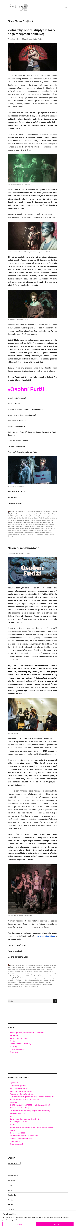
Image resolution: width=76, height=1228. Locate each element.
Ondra (25, 526)
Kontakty (11, 1209)
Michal (12, 512)
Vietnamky (49, 532)
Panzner (22, 528)
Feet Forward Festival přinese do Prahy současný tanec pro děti (32, 1097)
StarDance (11, 1180)
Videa (10, 1185)
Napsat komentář (17, 537)
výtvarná (10, 535)
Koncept (37, 974)
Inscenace (50, 520)
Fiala (9, 518)
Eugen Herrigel (34, 516)
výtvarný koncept (18, 986)
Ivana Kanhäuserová (33, 522)
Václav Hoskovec (29, 532)
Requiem (48, 978)
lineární (13, 526)
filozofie (36, 518)
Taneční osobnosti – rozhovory (20, 1044)
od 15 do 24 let (12, 976)
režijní (9, 530)
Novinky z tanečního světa (34, 512)
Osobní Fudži (49, 526)
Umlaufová (17, 984)
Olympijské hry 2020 (23, 976)
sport (45, 530)
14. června (46, 965)
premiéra (37, 528)
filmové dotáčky (23, 518)
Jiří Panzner (21, 524)
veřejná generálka (40, 532)
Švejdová (10, 532)
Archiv (10, 1190)
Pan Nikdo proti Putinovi (18, 1122)
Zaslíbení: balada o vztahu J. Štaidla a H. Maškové (34, 535)
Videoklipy (13, 1046)
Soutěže (12, 1041)
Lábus (46, 524)
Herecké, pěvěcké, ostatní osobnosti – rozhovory (27, 1032)
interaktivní (23, 522)
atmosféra (32, 967)
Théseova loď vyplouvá (18, 1085)
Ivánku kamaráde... (45, 522)
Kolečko (37, 524)
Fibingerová (14, 518)
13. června (47, 512)
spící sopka (43, 980)
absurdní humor (24, 514)
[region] (38, 1219)
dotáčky (18, 516)
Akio (27, 967)
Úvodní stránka (13, 1175)
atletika (32, 514)
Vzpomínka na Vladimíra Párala (21, 1138)
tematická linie (29, 982)
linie (49, 974)
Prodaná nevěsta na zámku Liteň (21, 1094)
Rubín (22, 530)
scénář (26, 530)
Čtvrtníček (51, 514)
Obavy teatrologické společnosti (21, 1091)
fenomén (51, 516)
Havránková (52, 518)
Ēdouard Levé (25, 516)
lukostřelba (19, 526)
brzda (13, 969)
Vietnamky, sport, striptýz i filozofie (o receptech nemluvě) (31, 32)
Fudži (40, 518)
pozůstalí (26, 978)
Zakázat (19, 1224)
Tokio (46, 982)
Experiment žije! (15, 1141)
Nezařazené (14, 1035)
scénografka (32, 530)
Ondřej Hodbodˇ (40, 526)
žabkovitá (16, 535)
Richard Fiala (15, 530)
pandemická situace (13, 528)
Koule (42, 524)
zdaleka (52, 535)
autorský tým (39, 967)
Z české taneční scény (17, 1049)
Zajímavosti (14, 1052)
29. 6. (14, 967)
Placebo (12, 1124)
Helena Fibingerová (13, 520)
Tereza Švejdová (18, 532)
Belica (46, 514)
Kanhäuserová (30, 524)
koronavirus (43, 974)
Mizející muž (14, 1102)
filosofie (30, 518)
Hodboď (32, 520)
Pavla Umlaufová (18, 978)
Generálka (46, 518)
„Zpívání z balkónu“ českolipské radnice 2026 (25, 1119)
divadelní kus (11, 516)
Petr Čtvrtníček (29, 528)
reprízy (53, 528)
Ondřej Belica (31, 526)
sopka (37, 980)
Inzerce (10, 1205)
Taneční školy (12, 1195)
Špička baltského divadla (18, 1088)
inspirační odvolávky (13, 522)
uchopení (10, 984)
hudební (44, 520)
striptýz (50, 530)
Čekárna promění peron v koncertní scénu (24, 1135)
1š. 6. (51, 965)
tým (50, 982)
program (43, 528)
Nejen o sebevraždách (23, 548)
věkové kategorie (36, 984)
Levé (9, 526)
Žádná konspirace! (16, 1144)
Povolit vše (55, 1224)
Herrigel (27, 520)
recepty (48, 528)
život (9, 537)
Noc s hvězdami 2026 (17, 1133)
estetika (28, 969)
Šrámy (12, 1116)
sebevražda (40, 530)
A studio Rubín (15, 514)
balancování (47, 967)
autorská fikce (39, 514)
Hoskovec (38, 520)
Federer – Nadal (43, 516)
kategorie (31, 974)
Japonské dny (14, 1083)
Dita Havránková (20, 969)
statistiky (16, 982)
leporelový (52, 524)
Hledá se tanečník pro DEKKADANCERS (24, 1099)
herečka (21, 520)
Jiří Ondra (15, 524)
